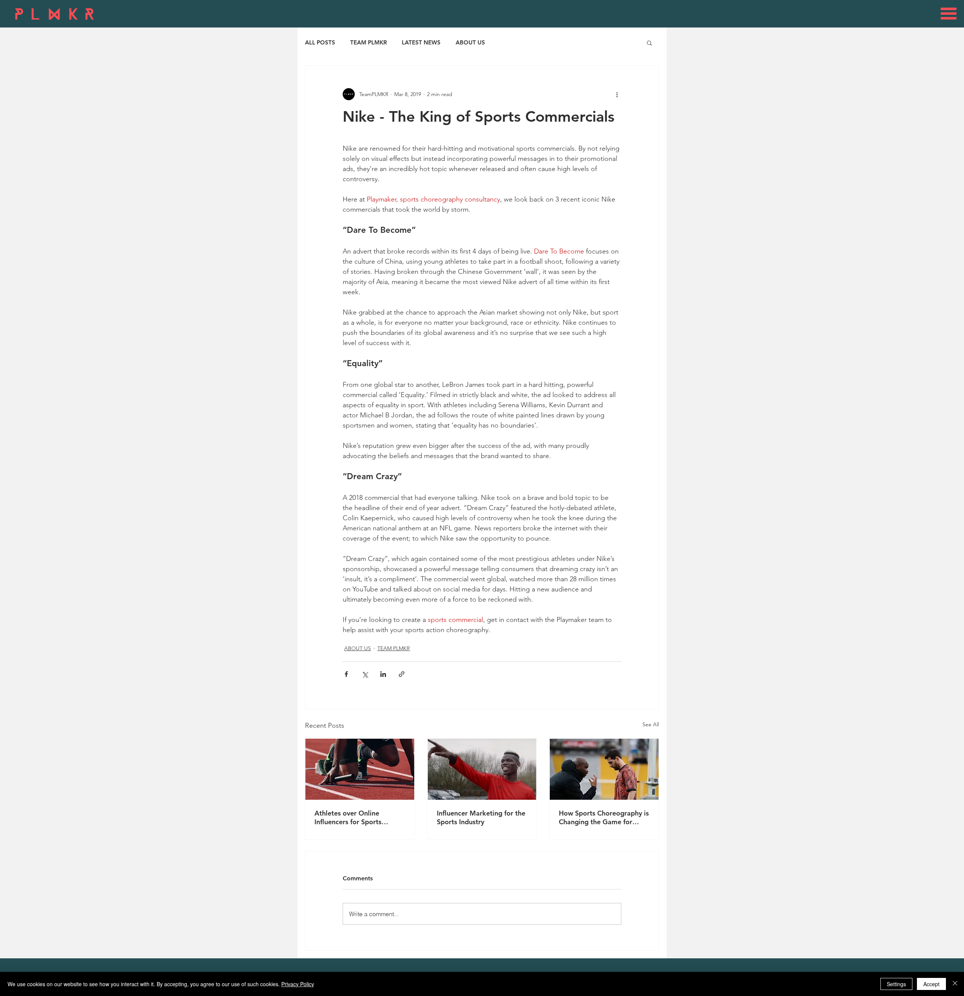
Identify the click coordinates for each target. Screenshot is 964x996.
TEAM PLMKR (368, 42)
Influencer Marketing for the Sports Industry (481, 817)
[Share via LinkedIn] (383, 674)
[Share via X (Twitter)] (364, 674)
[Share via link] (401, 674)
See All (650, 724)
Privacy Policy (297, 984)
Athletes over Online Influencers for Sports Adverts (347, 817)
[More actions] (616, 94)
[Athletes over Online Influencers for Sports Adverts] (359, 769)
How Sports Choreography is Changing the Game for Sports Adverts (604, 817)
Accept (931, 984)
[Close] (954, 984)
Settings (896, 984)
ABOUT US (470, 42)
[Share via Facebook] (346, 674)
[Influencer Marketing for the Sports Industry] (482, 769)
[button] (948, 13)
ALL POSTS (320, 42)
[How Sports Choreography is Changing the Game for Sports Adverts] (604, 769)
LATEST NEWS (421, 42)
